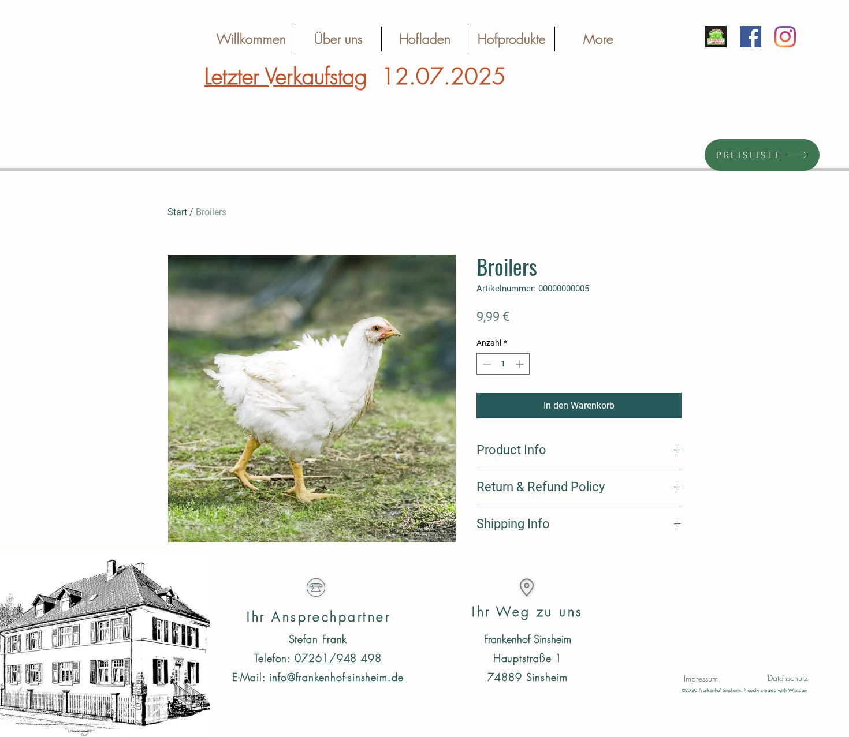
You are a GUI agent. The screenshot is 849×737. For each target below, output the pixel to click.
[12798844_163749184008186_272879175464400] (716, 36)
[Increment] (520, 364)
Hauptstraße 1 (528, 658)
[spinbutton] (503, 364)
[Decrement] (485, 364)
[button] (701, 679)
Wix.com (798, 690)
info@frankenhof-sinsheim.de (336, 677)
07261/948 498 (338, 658)
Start (177, 212)
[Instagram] (785, 36)
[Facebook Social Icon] (750, 36)
